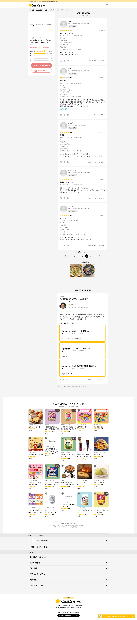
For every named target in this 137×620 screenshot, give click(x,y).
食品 (46, 10)
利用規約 (33, 580)
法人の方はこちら (37, 585)
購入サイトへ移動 (42, 65)
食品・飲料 (39, 10)
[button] (116, 616)
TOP (33, 10)
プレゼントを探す (42, 547)
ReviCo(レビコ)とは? (38, 557)
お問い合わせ (35, 563)
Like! (101, 60)
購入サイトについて (43, 70)
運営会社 (33, 568)
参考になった (92, 60)
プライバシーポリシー (38, 574)
